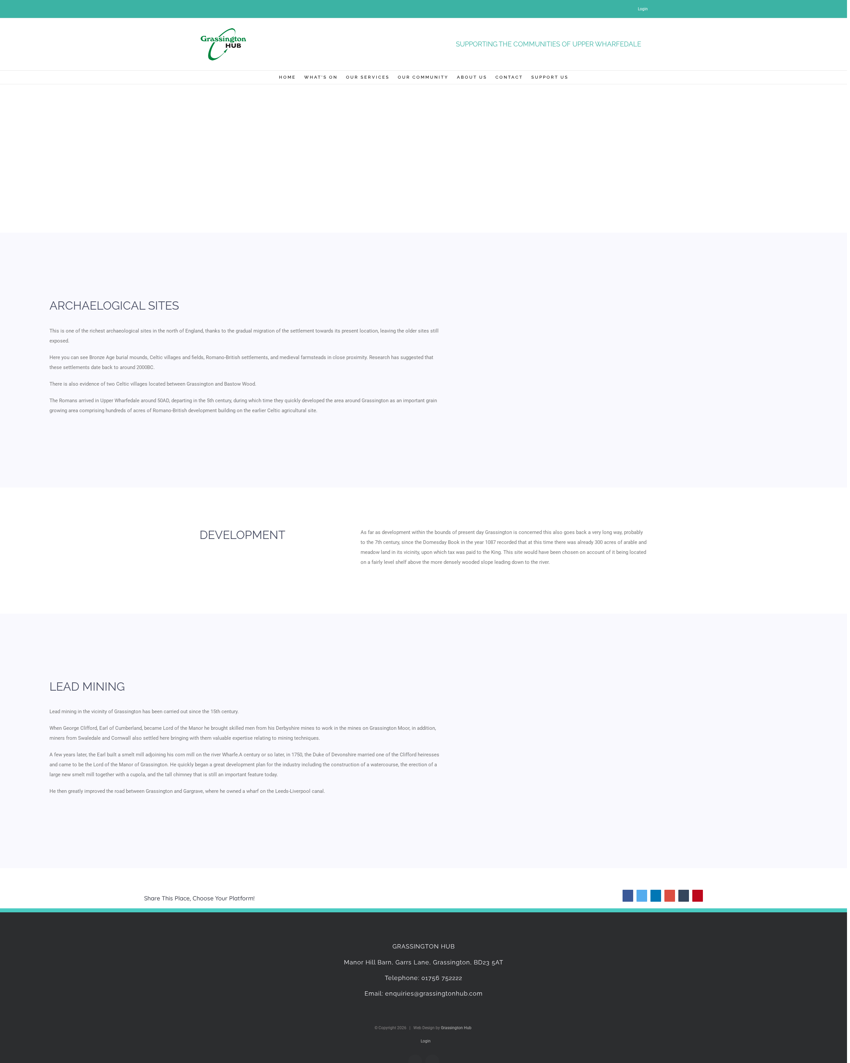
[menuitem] (291, 77)
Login (642, 9)
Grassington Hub (456, 1027)
